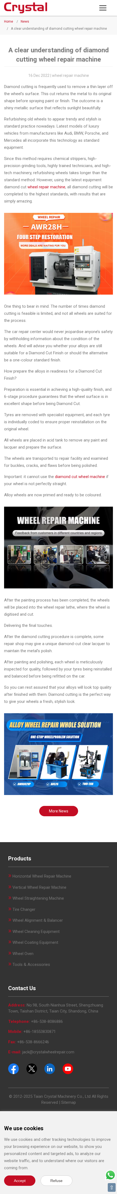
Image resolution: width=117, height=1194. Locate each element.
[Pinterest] (49, 1068)
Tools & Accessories (31, 964)
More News (58, 811)
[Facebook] (13, 1068)
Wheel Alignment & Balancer (38, 920)
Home (8, 21)
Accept (20, 1180)
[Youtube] (68, 1068)
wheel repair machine (46, 187)
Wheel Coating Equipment (35, 942)
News (25, 21)
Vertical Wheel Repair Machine (39, 887)
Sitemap (68, 1102)
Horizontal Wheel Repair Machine (42, 876)
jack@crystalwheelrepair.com (48, 1052)
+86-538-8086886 (47, 1021)
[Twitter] (31, 1068)
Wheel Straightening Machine (38, 898)
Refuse (56, 1180)
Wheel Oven (23, 953)
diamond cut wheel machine (80, 476)
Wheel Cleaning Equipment (36, 931)
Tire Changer (24, 909)
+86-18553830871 (39, 1031)
